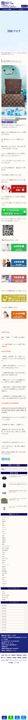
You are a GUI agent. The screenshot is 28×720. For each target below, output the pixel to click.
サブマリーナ (5, 517)
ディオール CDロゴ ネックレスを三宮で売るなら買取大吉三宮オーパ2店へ (18, 499)
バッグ (4, 527)
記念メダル (5, 558)
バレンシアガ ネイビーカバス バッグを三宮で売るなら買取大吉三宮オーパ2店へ (18, 476)
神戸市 (4, 593)
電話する (4, 717)
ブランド (4, 122)
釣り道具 (4, 573)
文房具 (4, 569)
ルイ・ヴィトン (10, 122)
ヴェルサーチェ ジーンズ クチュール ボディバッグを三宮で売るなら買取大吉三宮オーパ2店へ (18, 483)
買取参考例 (19, 655)
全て (3, 519)
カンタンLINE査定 (10, 717)
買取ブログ (3, 657)
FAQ (7, 660)
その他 (4, 581)
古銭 (3, 554)
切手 (3, 579)
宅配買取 (19, 657)
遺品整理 (24, 657)
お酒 (3, 535)
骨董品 (4, 538)
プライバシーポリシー (14, 660)
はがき (4, 552)
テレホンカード (6, 546)
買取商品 (13, 655)
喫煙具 (4, 567)
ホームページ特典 (7, 9)
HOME (2, 655)
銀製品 (4, 542)
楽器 (3, 575)
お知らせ (4, 583)
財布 (3, 525)
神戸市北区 (5, 597)
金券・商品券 (5, 548)
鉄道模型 (4, 571)
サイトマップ (23, 660)
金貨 (3, 556)
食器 (3, 544)
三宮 (15, 122)
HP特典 (24, 655)
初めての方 (7, 655)
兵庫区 (4, 599)
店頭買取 (9, 657)
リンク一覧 (16, 662)
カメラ (4, 533)
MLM (3, 562)
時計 (3, 531)
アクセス (21, 9)
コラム (4, 585)
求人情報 (11, 662)
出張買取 (14, 657)
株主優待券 (5, 550)
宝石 (3, 523)
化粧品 (4, 560)
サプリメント (5, 565)
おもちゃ (4, 577)
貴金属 (4, 521)
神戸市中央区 (5, 595)
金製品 (4, 540)
